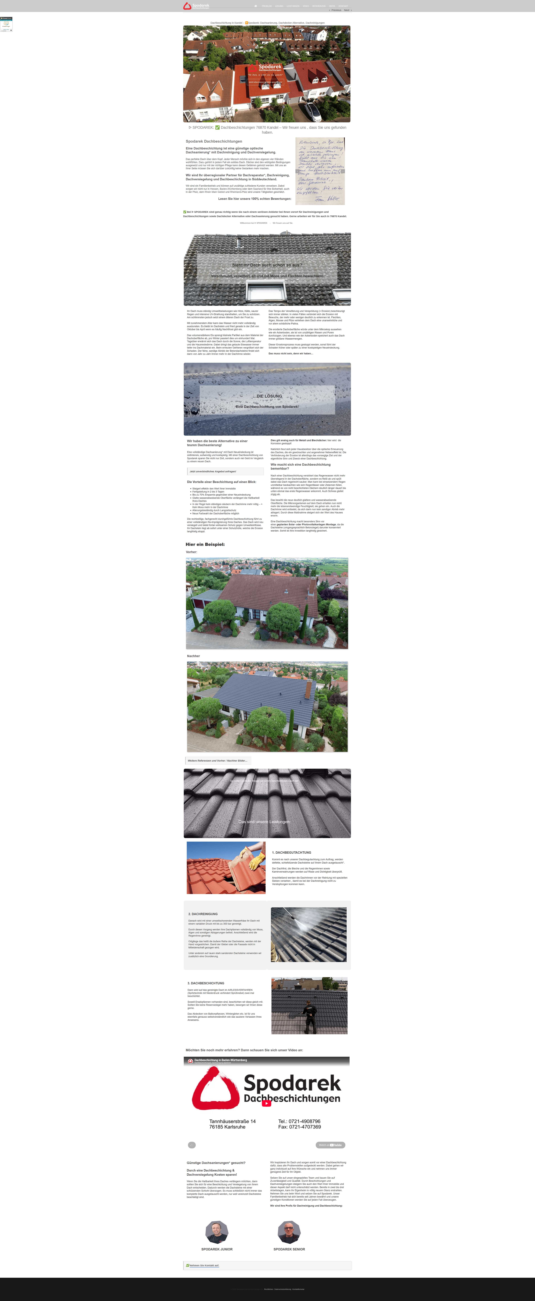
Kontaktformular (298, 1289)
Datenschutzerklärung (282, 1289)
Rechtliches (268, 1289)
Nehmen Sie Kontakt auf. (204, 1265)
